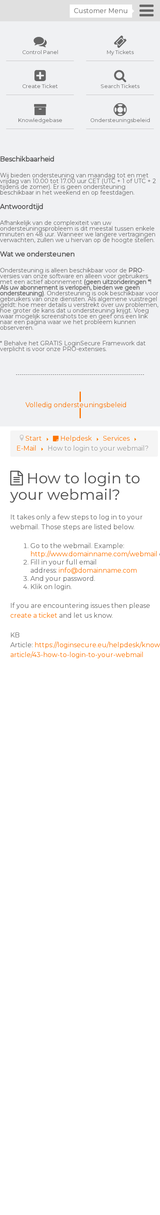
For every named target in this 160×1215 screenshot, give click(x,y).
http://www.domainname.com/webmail (94, 554)
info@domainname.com (98, 570)
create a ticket (33, 615)
